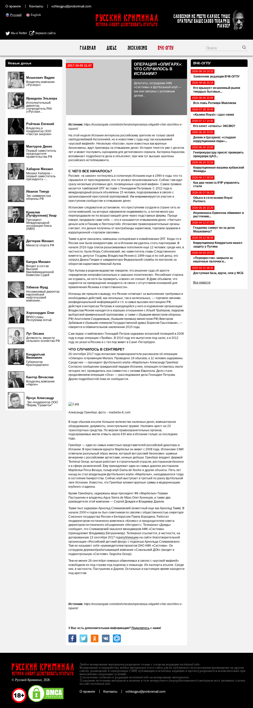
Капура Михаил (38, 262)
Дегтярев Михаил (40, 241)
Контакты (36, 6)
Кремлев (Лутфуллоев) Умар (41, 213)
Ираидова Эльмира (41, 98)
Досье (111, 48)
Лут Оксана (35, 333)
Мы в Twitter (18, 33)
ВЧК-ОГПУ (165, 48)
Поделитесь (140, 628)
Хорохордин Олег (40, 313)
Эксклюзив (137, 48)
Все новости (202, 282)
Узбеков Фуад (37, 287)
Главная (88, 48)
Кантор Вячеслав (40, 377)
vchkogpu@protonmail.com (71, 6)
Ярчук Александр (40, 398)
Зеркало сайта (45, 33)
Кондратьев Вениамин (35, 356)
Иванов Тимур (37, 191)
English (36, 15)
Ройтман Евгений (40, 124)
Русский (15, 15)
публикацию (130, 537)
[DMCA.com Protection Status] (45, 702)
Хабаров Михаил (39, 169)
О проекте (13, 6)
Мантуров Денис (39, 146)
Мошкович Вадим (40, 77)
